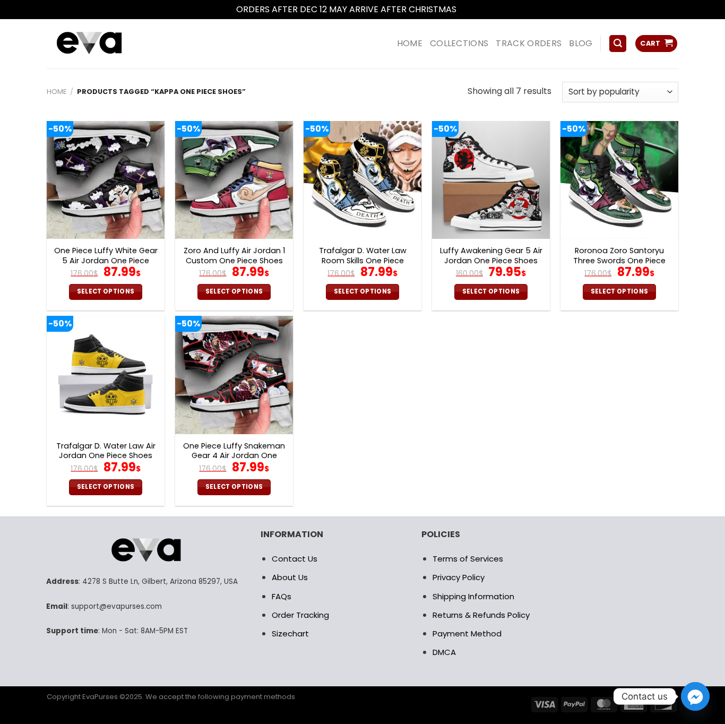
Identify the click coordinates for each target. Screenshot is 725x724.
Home (56, 91)
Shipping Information (473, 596)
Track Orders (529, 43)
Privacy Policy (459, 577)
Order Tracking (300, 614)
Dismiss (474, 9)
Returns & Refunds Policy (481, 614)
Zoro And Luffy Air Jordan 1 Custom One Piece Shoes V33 (234, 260)
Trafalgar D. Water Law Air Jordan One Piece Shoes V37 (106, 456)
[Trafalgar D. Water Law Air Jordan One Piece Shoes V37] (106, 375)
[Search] (617, 44)
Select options (106, 291)
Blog (580, 43)
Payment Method (467, 633)
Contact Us (294, 558)
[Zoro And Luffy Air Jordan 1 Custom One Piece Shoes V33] (234, 180)
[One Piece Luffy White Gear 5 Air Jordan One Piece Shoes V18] (106, 180)
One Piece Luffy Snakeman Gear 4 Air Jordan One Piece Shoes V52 (234, 456)
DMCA (444, 652)
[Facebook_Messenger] (695, 696)
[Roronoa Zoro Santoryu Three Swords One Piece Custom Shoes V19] (619, 180)
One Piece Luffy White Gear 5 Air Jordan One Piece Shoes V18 (106, 260)
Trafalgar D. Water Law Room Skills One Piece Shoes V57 (363, 260)
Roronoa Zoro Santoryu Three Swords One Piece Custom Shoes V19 (619, 260)
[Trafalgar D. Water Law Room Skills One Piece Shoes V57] (362, 180)
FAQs (281, 596)
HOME (409, 43)
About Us (290, 577)
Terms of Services (468, 558)
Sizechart (290, 633)
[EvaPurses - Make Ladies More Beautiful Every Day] (116, 43)
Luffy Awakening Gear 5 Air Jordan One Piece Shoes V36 (491, 260)
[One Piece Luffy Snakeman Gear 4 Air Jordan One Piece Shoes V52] (234, 375)
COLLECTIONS (459, 43)
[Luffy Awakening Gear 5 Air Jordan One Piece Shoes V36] (491, 180)
